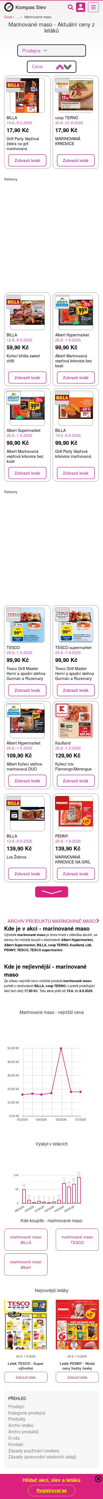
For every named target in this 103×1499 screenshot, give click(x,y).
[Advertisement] (51, 233)
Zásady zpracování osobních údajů (42, 1456)
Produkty (17, 1419)
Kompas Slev (30, 7)
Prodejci (16, 1406)
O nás (14, 1438)
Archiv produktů (23, 1431)
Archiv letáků (21, 1425)
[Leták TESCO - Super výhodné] (26, 1324)
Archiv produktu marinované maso (52, 921)
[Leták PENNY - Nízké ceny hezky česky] (77, 1324)
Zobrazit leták (26, 1377)
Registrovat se (52, 1490)
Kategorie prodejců (26, 1413)
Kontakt (15, 1444)
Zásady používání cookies (33, 1450)
